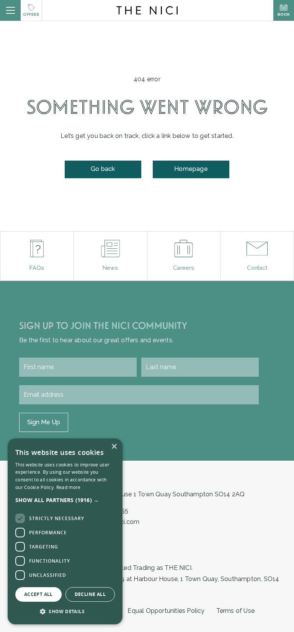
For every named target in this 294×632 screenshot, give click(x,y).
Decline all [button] (90, 594)
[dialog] (65, 531)
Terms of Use (235, 610)
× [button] (114, 447)
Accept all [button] (38, 594)
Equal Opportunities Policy (165, 610)
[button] (65, 500)
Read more (68, 487)
